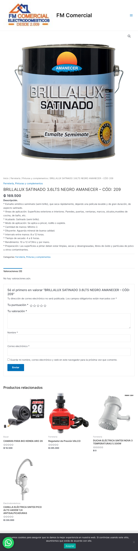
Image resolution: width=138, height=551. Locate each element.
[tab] (12, 271)
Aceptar (70, 546)
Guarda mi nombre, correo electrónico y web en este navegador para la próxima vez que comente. (63, 359)
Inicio (6, 178)
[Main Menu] (131, 15)
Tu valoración (17, 311)
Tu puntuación (17, 305)
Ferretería (15, 178)
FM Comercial (74, 15)
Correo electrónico (18, 346)
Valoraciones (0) (12, 271)
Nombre (12, 332)
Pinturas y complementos (35, 178)
